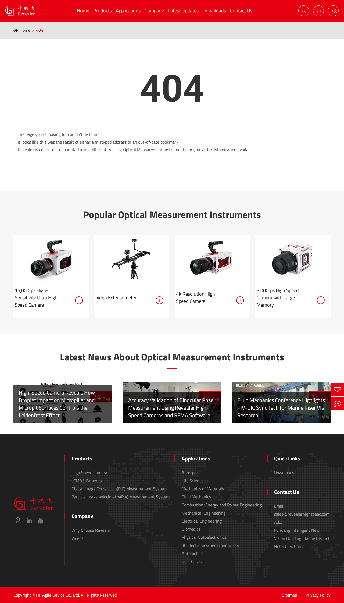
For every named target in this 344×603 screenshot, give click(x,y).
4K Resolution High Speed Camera (195, 297)
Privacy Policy (318, 595)
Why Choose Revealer (91, 530)
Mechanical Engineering (203, 513)
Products (102, 10)
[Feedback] (337, 403)
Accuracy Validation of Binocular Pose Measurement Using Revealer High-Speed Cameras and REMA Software (170, 407)
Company (154, 10)
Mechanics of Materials (203, 488)
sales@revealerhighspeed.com (301, 514)
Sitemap (289, 595)
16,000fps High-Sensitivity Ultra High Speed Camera (36, 297)
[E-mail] (337, 389)
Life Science (192, 480)
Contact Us (241, 10)
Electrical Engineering (202, 521)
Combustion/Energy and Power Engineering (222, 505)
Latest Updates (183, 10)
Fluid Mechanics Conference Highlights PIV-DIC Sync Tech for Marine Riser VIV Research (281, 407)
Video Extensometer (116, 297)
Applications (128, 10)
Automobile (192, 553)
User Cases (192, 561)
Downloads (214, 10)
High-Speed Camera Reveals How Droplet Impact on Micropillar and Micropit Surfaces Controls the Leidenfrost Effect (57, 403)
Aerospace (191, 472)
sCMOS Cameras (86, 480)
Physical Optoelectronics (204, 537)
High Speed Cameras (90, 472)
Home (83, 10)
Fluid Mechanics (196, 497)
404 (39, 30)
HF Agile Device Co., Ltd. (58, 595)
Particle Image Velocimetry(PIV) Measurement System (120, 497)
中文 (333, 11)
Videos (77, 538)
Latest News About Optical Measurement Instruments (172, 357)
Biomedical (192, 529)
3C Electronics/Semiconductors (210, 545)
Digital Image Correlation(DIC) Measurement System (119, 488)
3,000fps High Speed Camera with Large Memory (278, 297)
